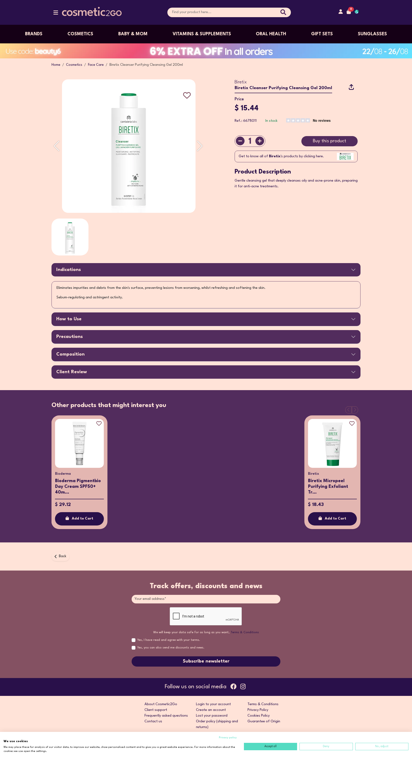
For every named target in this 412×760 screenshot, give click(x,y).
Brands (33, 34)
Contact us (153, 721)
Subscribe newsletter (206, 661)
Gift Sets (322, 34)
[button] (56, 13)
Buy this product (329, 141)
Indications (68, 269)
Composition (70, 354)
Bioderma (63, 474)
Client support (155, 710)
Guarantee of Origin (263, 721)
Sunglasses (372, 34)
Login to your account (213, 704)
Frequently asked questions (166, 716)
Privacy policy (228, 737)
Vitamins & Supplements (202, 34)
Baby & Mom (133, 34)
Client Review (71, 372)
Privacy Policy (257, 710)
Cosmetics (80, 34)
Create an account (211, 710)
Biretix (241, 82)
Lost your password (211, 716)
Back (62, 556)
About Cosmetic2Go (160, 704)
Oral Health (271, 34)
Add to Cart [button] (82, 518)
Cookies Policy (258, 716)
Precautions (69, 336)
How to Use (69, 319)
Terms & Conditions (245, 632)
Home (56, 65)
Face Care (96, 65)
